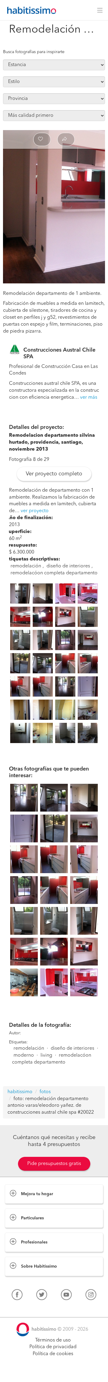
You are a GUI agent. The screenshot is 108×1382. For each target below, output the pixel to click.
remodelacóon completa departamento (54, 573)
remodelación (25, 566)
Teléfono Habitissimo (27, 1308)
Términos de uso (53, 1340)
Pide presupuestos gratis (54, 1163)
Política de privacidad (52, 1347)
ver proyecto (35, 511)
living (46, 1055)
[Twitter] (41, 1296)
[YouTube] (66, 1296)
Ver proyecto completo (54, 474)
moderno (24, 1055)
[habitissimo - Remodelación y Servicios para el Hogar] (30, 10)
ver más (88, 397)
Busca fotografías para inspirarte (33, 52)
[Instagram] (91, 1296)
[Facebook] (17, 1296)
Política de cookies (53, 1354)
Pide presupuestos (54, 1371)
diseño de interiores (68, 566)
